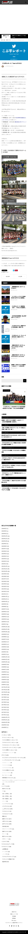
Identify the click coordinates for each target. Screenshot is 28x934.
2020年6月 (4, 611)
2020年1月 (4, 624)
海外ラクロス (5, 831)
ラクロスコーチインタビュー (9, 742)
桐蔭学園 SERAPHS (9, 201)
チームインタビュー (7, 737)
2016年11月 (4, 719)
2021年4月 (4, 586)
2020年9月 (4, 604)
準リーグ (4, 834)
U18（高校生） (5, 798)
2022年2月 (4, 561)
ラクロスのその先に (7, 767)
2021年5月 (4, 583)
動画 (3, 816)
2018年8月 (4, 667)
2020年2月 (4, 621)
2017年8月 (4, 697)
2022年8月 (4, 546)
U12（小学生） (5, 793)
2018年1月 (4, 684)
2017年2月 (4, 712)
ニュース (4, 786)
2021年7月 (4, 578)
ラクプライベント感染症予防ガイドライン (13, 922)
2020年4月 (4, 616)
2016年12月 (4, 717)
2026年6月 (4, 528)
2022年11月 (4, 538)
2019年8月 (4, 636)
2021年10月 (4, 571)
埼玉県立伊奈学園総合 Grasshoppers (12, 222)
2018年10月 (4, 662)
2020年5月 (4, 614)
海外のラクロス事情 (7, 828)
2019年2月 (4, 651)
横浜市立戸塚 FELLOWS (9, 179)
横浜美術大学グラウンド (20, 122)
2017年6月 (4, 702)
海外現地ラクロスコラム (8, 777)
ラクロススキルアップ (7, 844)
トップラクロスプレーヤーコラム (10, 760)
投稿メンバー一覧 (14, 914)
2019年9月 (4, 634)
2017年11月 (4, 689)
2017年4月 (4, 707)
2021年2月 (4, 591)
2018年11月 (4, 659)
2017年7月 (4, 699)
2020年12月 (4, 596)
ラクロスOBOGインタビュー (9, 740)
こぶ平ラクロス (6, 808)
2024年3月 (4, 533)
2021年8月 (4, 576)
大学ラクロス (5, 821)
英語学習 (4, 861)
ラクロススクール (6, 813)
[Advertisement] (14, 19)
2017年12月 (4, 687)
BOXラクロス (5, 788)
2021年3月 (4, 589)
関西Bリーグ (5, 839)
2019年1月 (4, 654)
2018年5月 (4, 674)
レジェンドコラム (6, 772)
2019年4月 (4, 646)
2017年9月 (4, 694)
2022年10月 (4, 541)
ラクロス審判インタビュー (8, 750)
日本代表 (4, 826)
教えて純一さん (6, 775)
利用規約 (14, 918)
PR (3, 791)
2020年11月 (4, 599)
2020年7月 (4, 609)
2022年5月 (4, 553)
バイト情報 (5, 854)
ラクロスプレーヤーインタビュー (10, 747)
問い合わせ (14, 920)
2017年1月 (4, 714)
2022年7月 (4, 548)
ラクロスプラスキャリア (8, 856)
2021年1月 (4, 594)
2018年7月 (4, 669)
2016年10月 (4, 722)
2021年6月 (4, 581)
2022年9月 (4, 543)
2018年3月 (4, 679)
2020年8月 (4, 606)
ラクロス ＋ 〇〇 (6, 762)
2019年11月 (4, 629)
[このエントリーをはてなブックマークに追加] (13, 270)
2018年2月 (4, 682)
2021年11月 (4, 568)
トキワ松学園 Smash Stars (9, 157)
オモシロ (4, 755)
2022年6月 (4, 551)
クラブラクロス (6, 806)
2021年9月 (4, 573)
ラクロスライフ (5, 846)
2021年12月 (4, 566)
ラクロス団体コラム (7, 770)
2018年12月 (4, 657)
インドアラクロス (6, 803)
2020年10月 (4, 601)
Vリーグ (4, 801)
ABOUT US (14, 911)
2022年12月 (4, 536)
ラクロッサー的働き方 (7, 859)
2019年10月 (4, 631)
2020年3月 (4, 619)
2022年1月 (4, 563)
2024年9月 (4, 531)
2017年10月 (4, 692)
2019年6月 (4, 641)
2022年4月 (4, 556)
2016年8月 (4, 727)
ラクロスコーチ (6, 811)
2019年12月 (4, 626)
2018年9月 (4, 664)
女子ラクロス (5, 823)
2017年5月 (4, 704)
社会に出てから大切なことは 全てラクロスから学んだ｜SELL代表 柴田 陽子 (14, 781)
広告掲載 (14, 916)
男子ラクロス (5, 836)
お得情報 (4, 849)
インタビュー (5, 735)
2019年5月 (4, 644)
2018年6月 (4, 672)
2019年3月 (4, 649)
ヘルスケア (4, 841)
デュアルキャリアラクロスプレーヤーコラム (12, 757)
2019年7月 (4, 639)
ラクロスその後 (6, 765)
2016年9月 (4, 725)
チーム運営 (5, 851)
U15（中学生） (5, 796)
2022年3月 (4, 558)
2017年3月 (4, 709)
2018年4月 (4, 677)
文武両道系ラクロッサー (8, 752)
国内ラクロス (6, 36)
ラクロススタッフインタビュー (9, 745)
